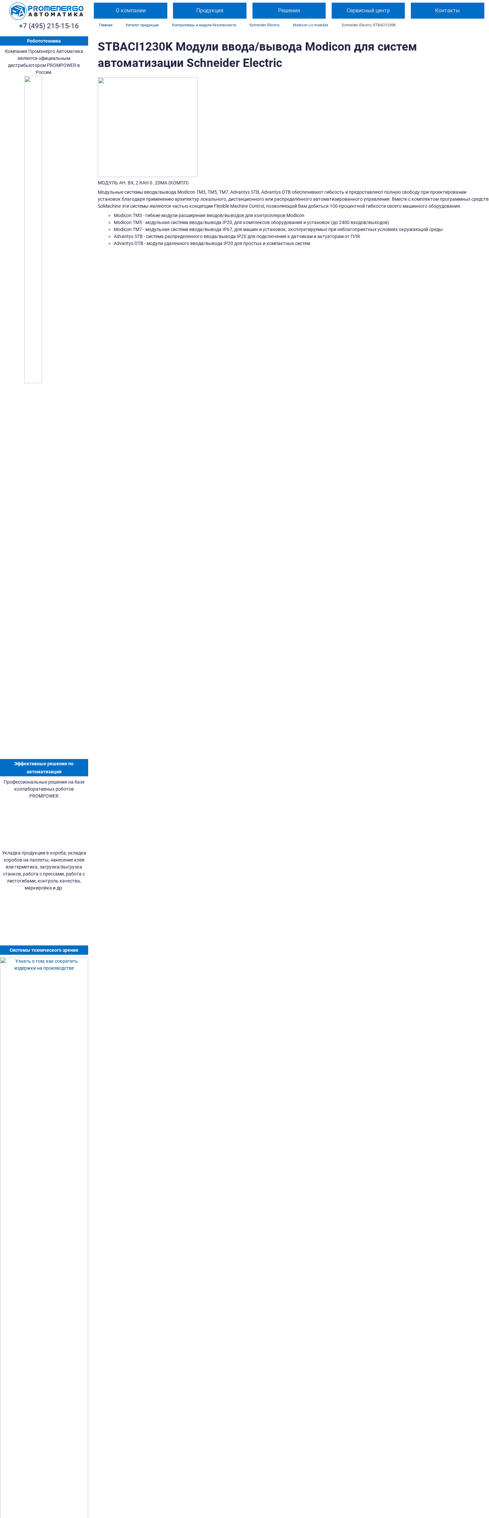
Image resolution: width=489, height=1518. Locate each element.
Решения (289, 10)
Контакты (447, 10)
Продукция (210, 10)
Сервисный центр (368, 10)
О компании (131, 10)
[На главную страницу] (46, 11)
